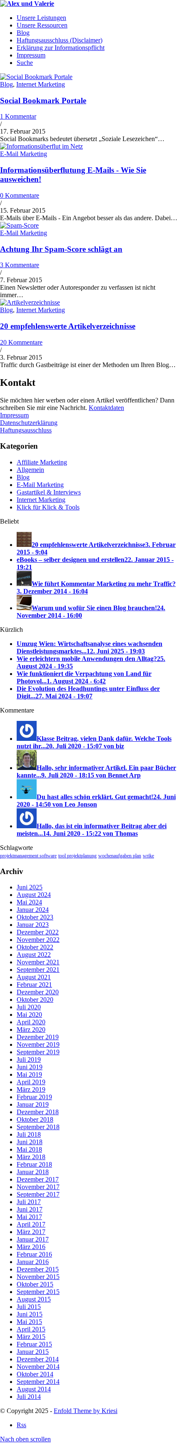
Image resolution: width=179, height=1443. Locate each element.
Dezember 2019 (38, 1037)
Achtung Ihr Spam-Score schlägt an (61, 249)
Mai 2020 (29, 1014)
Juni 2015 (29, 1314)
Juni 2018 (29, 1141)
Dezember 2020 (38, 992)
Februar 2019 (34, 1096)
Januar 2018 (33, 1171)
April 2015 (31, 1329)
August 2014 (34, 1389)
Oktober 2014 (35, 1374)
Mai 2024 (29, 902)
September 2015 (38, 1291)
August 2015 (34, 1299)
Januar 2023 (33, 924)
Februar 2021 (34, 984)
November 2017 (38, 1186)
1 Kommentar (18, 116)
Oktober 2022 (35, 947)
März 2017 (31, 1231)
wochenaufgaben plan (119, 856)
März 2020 (31, 1029)
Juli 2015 (29, 1306)
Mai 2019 (29, 1074)
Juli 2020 (29, 1007)
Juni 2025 (29, 887)
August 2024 (34, 894)
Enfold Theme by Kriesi (85, 1410)
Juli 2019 (29, 1059)
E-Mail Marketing (23, 153)
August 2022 (34, 954)
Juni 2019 (29, 1066)
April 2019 (31, 1081)
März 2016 (31, 1246)
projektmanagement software (28, 856)
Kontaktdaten (106, 407)
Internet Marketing (40, 84)
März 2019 (31, 1089)
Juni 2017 (29, 1209)
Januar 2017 (33, 1239)
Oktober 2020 (35, 999)
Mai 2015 (29, 1321)
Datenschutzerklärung (28, 422)
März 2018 (31, 1156)
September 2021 (38, 969)
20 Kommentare (21, 342)
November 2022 (38, 939)
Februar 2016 (34, 1254)
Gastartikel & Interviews (49, 492)
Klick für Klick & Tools (48, 507)
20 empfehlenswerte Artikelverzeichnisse (67, 326)
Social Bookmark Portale (43, 100)
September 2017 (38, 1194)
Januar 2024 (33, 909)
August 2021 (34, 977)
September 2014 (38, 1381)
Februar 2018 (34, 1164)
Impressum (14, 415)
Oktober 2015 (35, 1284)
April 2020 (31, 1022)
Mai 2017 (29, 1216)
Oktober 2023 (35, 917)
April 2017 (31, 1224)
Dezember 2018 (38, 1111)
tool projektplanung (77, 856)
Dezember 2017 (38, 1179)
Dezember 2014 (38, 1359)
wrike (148, 856)
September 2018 (38, 1126)
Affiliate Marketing (42, 462)
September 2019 (38, 1052)
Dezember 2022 (38, 932)
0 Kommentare (19, 195)
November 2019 (38, 1044)
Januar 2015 (33, 1351)
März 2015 (31, 1336)
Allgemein (30, 469)
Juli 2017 (29, 1201)
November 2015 (38, 1276)
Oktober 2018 (35, 1119)
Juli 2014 (29, 1396)
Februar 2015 (34, 1344)
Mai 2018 (29, 1149)
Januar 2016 (33, 1261)
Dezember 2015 (38, 1269)
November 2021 (38, 962)
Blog (6, 84)
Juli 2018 (29, 1134)
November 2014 (38, 1366)
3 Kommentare (19, 264)
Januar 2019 (33, 1104)
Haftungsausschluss (26, 430)
